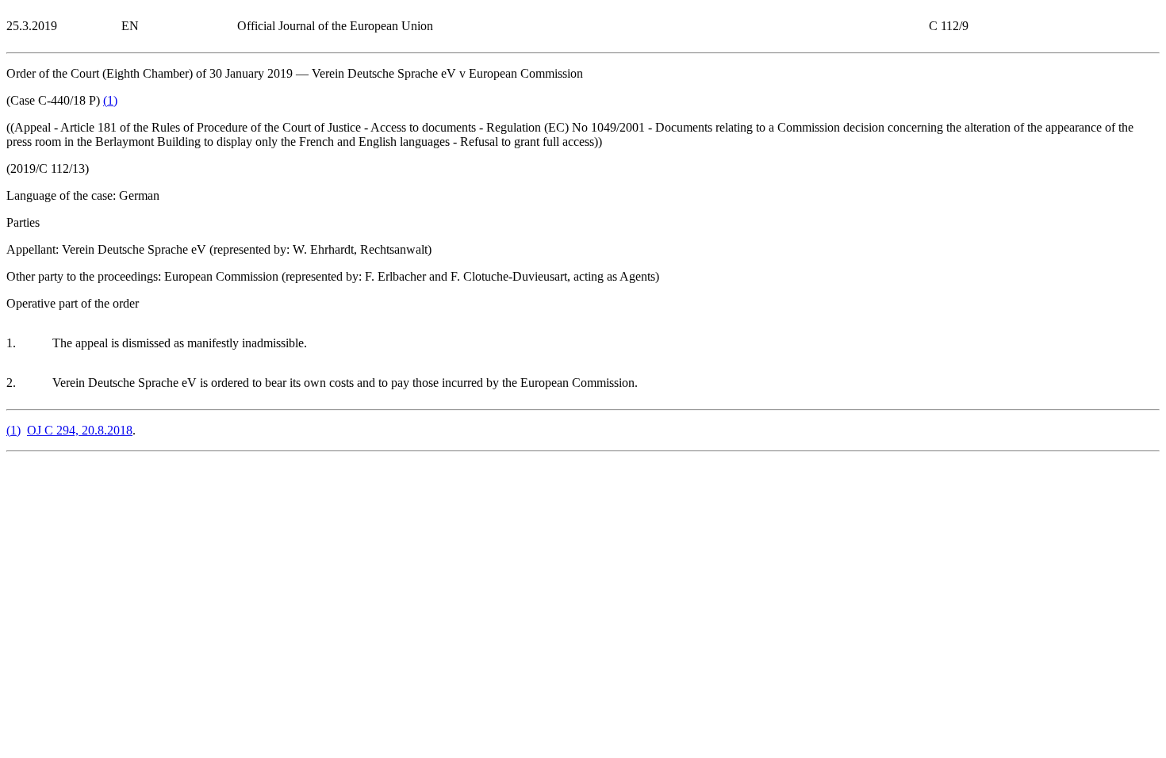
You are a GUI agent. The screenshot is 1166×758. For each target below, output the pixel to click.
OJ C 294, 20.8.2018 (79, 430)
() (110, 100)
